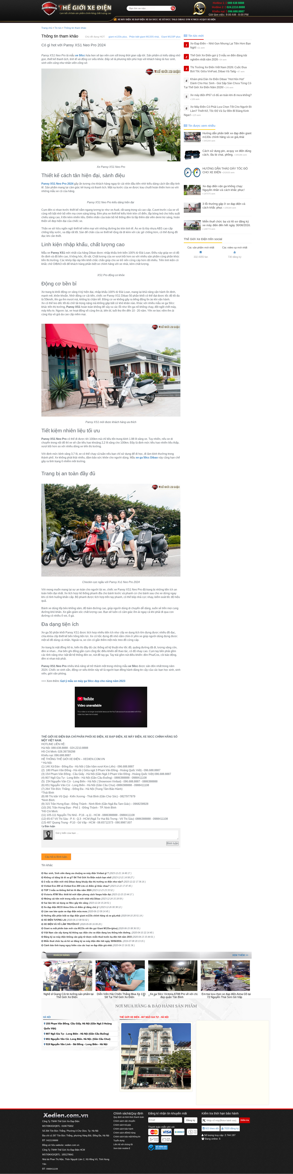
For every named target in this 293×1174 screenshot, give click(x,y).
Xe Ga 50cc (152, 19)
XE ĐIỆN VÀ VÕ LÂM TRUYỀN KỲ (61, 924)
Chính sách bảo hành (123, 1129)
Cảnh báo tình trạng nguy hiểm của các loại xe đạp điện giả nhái (78, 945)
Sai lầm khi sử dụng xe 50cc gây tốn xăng (66, 903)
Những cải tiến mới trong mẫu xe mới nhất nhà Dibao (72, 898)
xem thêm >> (240, 955)
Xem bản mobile (121, 1148)
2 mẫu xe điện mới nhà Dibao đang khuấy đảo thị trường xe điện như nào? (83, 881)
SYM (188, 19)
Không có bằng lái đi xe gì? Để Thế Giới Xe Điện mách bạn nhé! (77, 877)
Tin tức (58, 27)
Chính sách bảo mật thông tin (126, 1136)
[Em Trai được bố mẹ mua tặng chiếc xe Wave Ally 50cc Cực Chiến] (225, 975)
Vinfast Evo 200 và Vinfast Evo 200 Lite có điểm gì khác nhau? (77, 886)
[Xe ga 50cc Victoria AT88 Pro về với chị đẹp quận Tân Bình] (120, 975)
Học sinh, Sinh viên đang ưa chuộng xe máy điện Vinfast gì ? (76, 873)
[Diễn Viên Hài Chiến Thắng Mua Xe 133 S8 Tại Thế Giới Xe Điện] (67, 975)
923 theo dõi (212, 1128)
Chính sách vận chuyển (124, 1121)
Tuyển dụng (118, 1140)
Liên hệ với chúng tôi (123, 1144)
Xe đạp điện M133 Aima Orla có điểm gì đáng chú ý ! (71, 907)
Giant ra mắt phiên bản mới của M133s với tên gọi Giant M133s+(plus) (81, 928)
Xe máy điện (124, 19)
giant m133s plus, (118, 36)
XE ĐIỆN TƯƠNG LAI (55, 920)
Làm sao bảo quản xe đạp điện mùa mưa (65, 911)
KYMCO (195, 19)
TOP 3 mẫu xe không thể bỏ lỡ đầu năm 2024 (67, 890)
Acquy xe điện (207, 19)
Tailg (174, 19)
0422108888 (52, 1140)
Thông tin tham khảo (75, 27)
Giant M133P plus (170, 36)
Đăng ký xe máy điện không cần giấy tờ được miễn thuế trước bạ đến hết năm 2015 (88, 937)
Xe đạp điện (138, 19)
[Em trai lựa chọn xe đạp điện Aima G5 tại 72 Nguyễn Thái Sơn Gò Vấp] (172, 975)
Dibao (181, 19)
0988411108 (52, 1169)
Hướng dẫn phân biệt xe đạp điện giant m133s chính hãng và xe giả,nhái (82, 915)
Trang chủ (46, 27)
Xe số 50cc (165, 19)
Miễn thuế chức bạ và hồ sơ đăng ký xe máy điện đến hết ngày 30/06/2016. (83, 941)
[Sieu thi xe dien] (76, 7)
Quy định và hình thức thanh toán (128, 1117)
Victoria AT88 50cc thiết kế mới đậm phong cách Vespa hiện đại (77, 894)
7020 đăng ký (231, 1128)
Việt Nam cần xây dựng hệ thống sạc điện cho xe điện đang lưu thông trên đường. (87, 932)
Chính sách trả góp (122, 1125)
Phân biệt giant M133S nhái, (144, 36)
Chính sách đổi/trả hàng (124, 1133)
